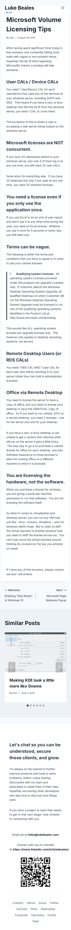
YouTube (21, 909)
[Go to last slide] (11, 667)
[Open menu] (62, 8)
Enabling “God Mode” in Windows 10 (19, 595)
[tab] (28, 706)
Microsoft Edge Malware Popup (56, 595)
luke (11, 37)
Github (31, 903)
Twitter (54, 903)
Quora (42, 903)
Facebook (21, 915)
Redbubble (48, 909)
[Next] (59, 667)
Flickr (34, 909)
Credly (52, 915)
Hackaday (37, 915)
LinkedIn (17, 903)
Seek (35, 921)
